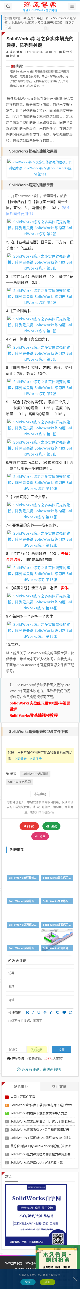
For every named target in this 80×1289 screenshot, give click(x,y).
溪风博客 (16, 52)
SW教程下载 (33, 1263)
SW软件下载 (13, 1263)
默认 (12, 56)
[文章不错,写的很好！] (51, 1012)
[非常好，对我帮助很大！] (64, 1012)
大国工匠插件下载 (22, 1097)
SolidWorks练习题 (35, 774)
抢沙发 (67, 52)
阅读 (53, 826)
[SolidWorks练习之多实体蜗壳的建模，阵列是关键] (40, 167)
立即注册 (35, 758)
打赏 (30, 826)
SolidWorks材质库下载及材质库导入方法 (38, 1113)
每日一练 (43, 18)
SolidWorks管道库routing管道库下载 (36, 1162)
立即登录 (20, 758)
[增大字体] (18, 56)
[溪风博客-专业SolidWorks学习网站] (40, 6)
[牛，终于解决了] (57, 1012)
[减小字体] (7, 56)
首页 (30, 18)
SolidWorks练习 (19, 782)
